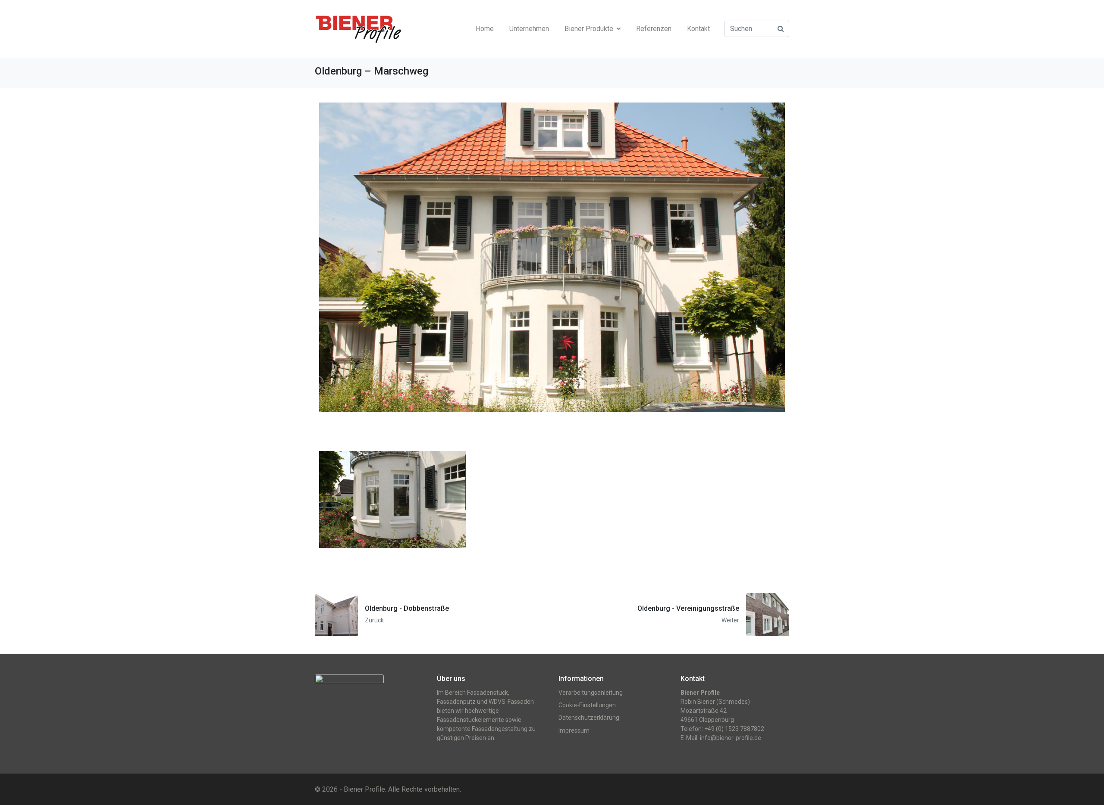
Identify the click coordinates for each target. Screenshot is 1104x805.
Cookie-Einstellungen (587, 705)
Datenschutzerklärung (588, 717)
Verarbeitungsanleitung (590, 692)
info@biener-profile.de (730, 737)
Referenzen (653, 29)
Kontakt (698, 29)
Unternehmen (529, 29)
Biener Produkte (589, 29)
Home (485, 29)
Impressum (574, 730)
